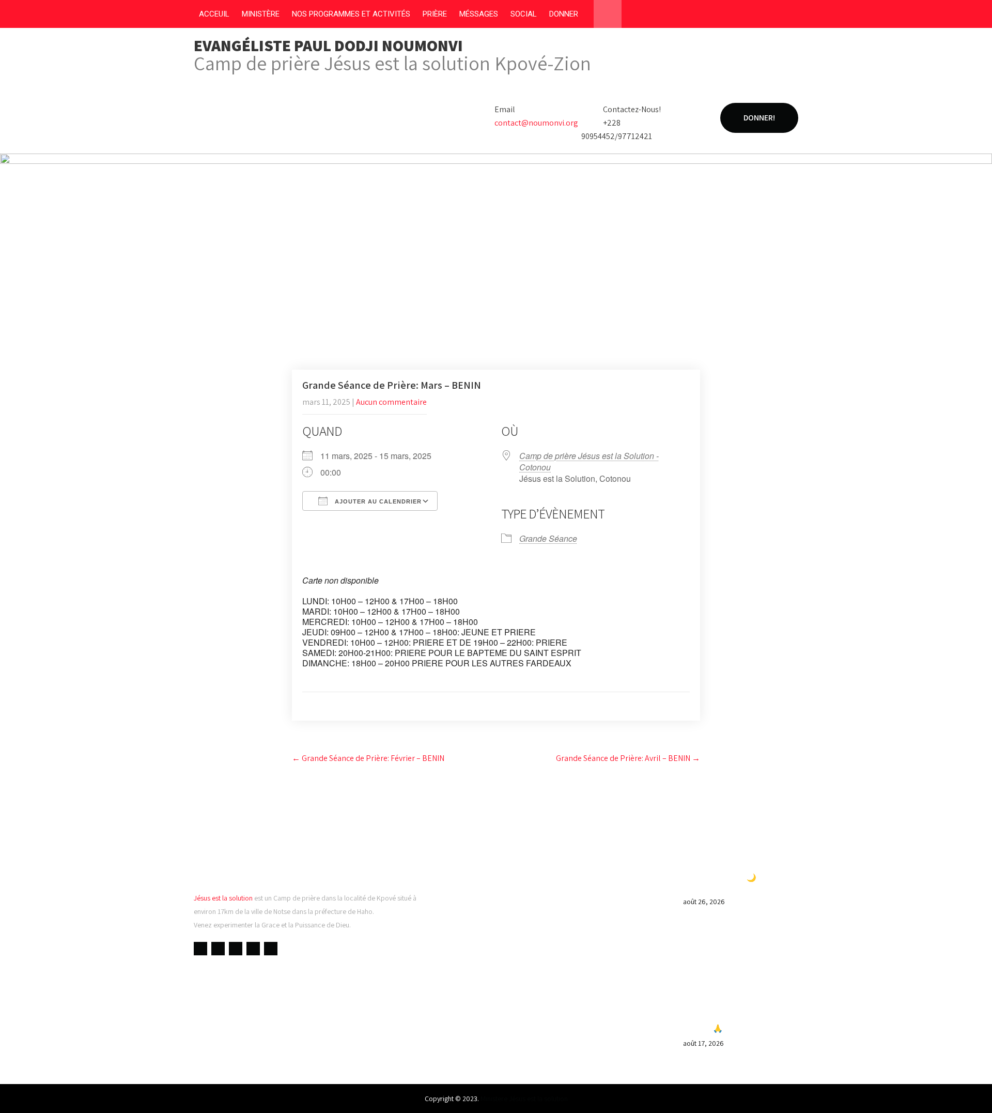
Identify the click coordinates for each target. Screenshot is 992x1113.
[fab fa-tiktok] (789, 16)
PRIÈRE (435, 14)
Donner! (759, 117)
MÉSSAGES (478, 14)
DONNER (563, 14)
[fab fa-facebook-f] (711, 16)
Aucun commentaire (391, 402)
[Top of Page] (962, 1091)
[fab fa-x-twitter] (750, 16)
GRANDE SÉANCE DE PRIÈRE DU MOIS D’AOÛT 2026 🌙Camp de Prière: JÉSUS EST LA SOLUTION (735, 878)
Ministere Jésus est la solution (524, 1098)
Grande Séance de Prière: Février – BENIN (368, 758)
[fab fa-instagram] (770, 16)
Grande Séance (548, 538)
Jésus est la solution (223, 898)
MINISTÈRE (261, 14)
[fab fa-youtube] (730, 16)
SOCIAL (523, 14)
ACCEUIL (214, 14)
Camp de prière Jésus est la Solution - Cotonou (589, 461)
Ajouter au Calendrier (377, 501)
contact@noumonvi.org (536, 122)
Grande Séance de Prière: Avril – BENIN (628, 758)
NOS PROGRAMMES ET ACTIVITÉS (351, 14)
